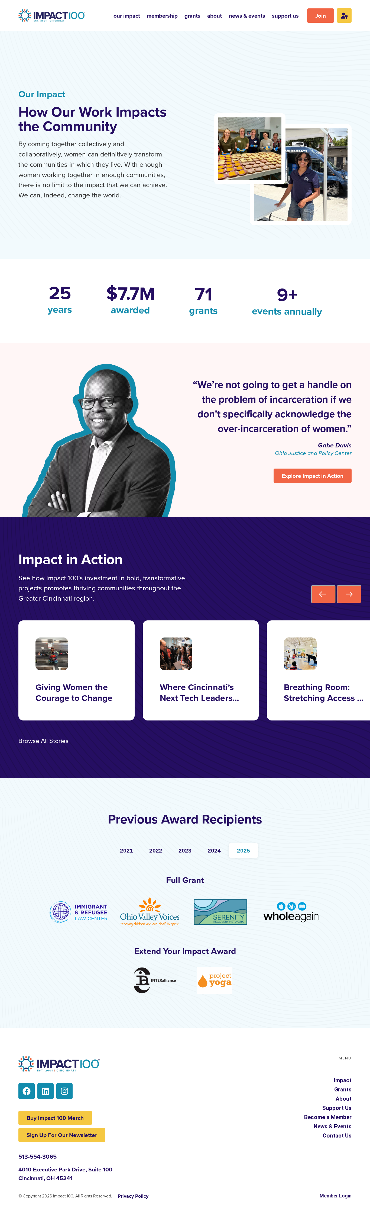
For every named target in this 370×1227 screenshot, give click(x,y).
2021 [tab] (126, 850)
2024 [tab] (214, 850)
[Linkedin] (45, 1091)
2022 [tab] (155, 850)
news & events (247, 16)
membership (162, 16)
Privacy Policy (133, 1196)
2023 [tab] (185, 850)
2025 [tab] (243, 850)
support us (285, 16)
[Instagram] (64, 1091)
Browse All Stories (43, 740)
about (214, 16)
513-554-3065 (37, 1156)
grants (192, 16)
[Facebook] (26, 1091)
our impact (126, 16)
